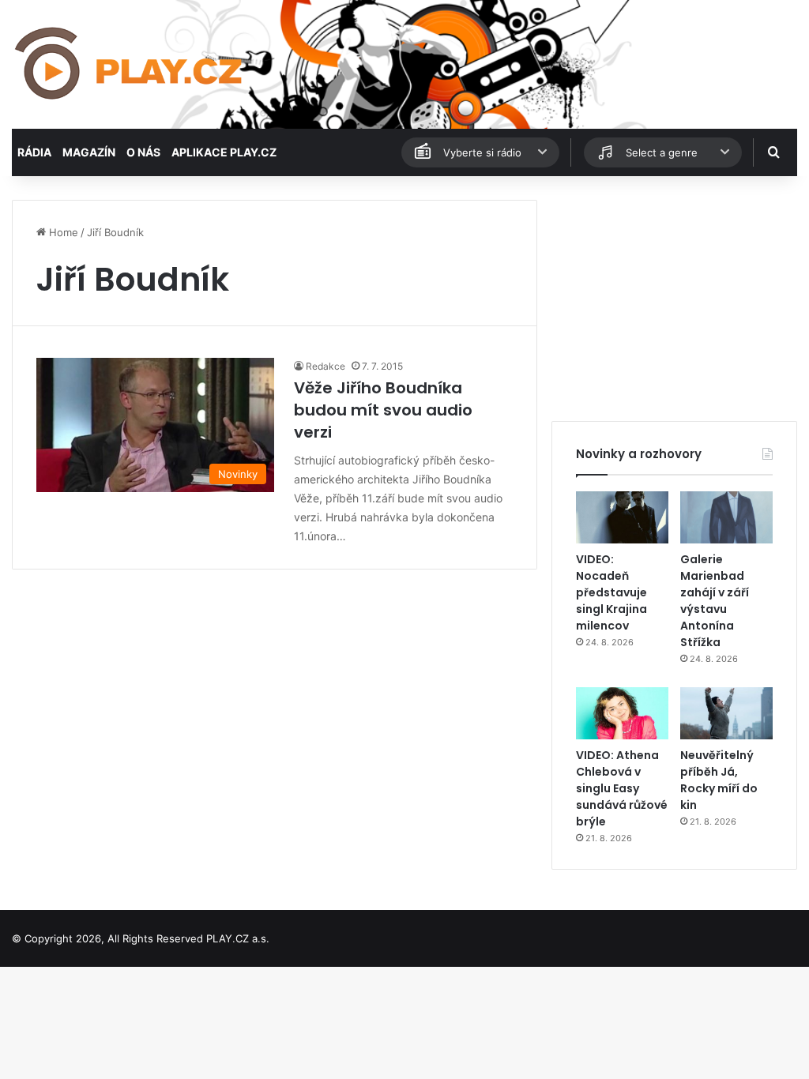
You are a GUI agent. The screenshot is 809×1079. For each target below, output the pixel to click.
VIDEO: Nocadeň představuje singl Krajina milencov (611, 592)
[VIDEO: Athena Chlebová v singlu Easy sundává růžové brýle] (622, 713)
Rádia (34, 152)
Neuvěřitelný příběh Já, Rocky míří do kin (719, 780)
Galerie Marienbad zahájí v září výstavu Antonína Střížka (714, 600)
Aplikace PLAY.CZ (224, 152)
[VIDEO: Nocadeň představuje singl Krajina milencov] (622, 517)
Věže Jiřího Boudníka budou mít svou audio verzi (383, 410)
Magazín (88, 152)
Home (62, 232)
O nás (143, 152)
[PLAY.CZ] (130, 64)
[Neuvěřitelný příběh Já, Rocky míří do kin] (726, 713)
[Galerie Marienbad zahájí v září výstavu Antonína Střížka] (726, 517)
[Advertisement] (674, 298)
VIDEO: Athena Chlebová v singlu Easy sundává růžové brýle (622, 788)
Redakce (325, 366)
